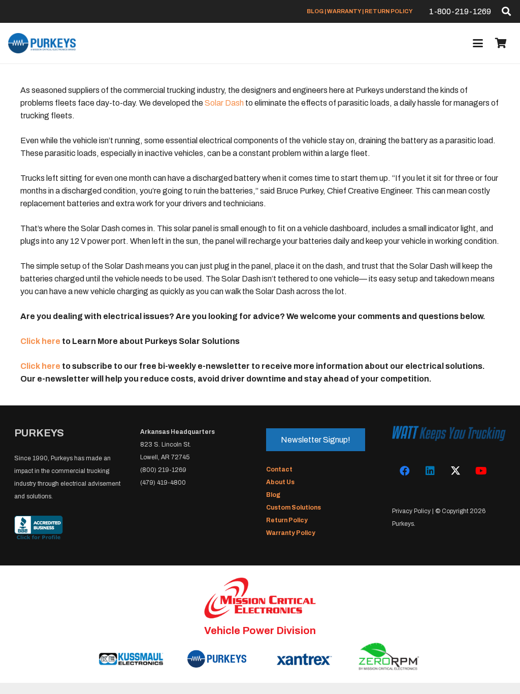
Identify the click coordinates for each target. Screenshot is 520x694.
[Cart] (501, 43)
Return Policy (287, 520)
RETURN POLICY (389, 11)
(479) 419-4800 (163, 482)
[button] (506, 11)
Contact (279, 469)
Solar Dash (224, 103)
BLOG (315, 11)
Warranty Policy (290, 533)
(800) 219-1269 (163, 470)
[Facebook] (404, 471)
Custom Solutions (293, 507)
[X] (455, 471)
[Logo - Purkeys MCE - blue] (42, 43)
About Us (280, 482)
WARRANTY (344, 11)
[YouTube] (481, 471)
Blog (273, 494)
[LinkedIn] (430, 471)
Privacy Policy (411, 511)
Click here (40, 341)
